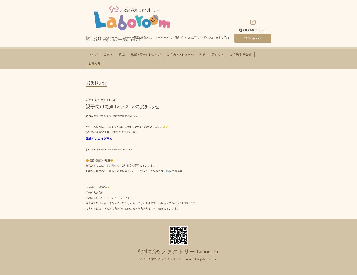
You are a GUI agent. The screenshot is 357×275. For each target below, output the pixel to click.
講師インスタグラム (99, 138)
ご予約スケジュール (180, 54)
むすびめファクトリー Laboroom (179, 251)
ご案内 (108, 54)
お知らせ (95, 63)
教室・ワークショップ (146, 54)
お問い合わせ (253, 38)
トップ (93, 54)
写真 (203, 54)
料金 (122, 54)
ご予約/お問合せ (240, 54)
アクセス (218, 54)
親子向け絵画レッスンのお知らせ (123, 106)
